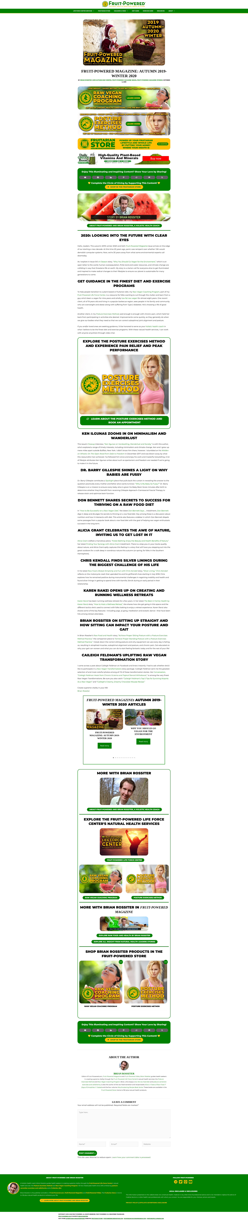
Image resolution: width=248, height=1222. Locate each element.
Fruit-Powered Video (132, 1070)
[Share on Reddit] (70, 190)
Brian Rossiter (84, 691)
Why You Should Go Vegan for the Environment (104, 731)
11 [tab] (133, 752)
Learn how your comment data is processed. (131, 1152)
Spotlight (110, 481)
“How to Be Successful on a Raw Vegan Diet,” (99, 511)
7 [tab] (125, 752)
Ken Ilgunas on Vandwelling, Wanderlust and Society (143, 731)
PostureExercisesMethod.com (113, 1212)
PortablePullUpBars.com (155, 1212)
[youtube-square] (191, 1176)
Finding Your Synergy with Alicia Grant (103, 544)
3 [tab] (117, 752)
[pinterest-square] (186, 1176)
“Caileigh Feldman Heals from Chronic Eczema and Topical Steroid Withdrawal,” (112, 675)
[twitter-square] (181, 1176)
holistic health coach (155, 326)
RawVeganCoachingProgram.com (135, 1212)
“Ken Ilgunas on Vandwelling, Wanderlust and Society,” (128, 444)
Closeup (91, 444)
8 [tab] (127, 752)
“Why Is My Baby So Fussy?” (147, 484)
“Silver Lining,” (149, 571)
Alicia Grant (83, 541)
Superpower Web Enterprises (75, 1212)
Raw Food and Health (103, 635)
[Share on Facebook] (70, 178)
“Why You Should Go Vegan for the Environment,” (134, 262)
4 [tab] (119, 752)
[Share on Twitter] (70, 198)
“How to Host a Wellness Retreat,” (108, 604)
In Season (103, 262)
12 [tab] (135, 752)
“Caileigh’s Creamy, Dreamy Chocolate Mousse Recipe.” (121, 682)
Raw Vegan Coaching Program (146, 292)
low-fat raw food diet (142, 1076)
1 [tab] (113, 752)
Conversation (159, 672)
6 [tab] (123, 752)
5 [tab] (121, 752)
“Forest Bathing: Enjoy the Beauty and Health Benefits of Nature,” (140, 541)
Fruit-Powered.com (57, 1187)
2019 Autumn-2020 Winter (102, 80)
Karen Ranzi (83, 601)
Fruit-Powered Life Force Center (91, 295)
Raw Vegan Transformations (109, 669)
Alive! (147, 1079)
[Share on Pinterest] (70, 186)
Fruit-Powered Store (108, 1084)
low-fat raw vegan (129, 298)
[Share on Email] (70, 175)
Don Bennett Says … (137, 511)
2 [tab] (115, 752)
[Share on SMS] (70, 194)
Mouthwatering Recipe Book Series (130, 1082)
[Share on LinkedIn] (70, 182)
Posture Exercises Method (107, 314)
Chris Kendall (162, 571)
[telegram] (176, 1176)
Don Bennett (162, 511)
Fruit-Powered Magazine (112, 1070)
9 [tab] (129, 752)
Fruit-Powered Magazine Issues (124, 80)
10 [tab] (131, 752)
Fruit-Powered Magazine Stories (149, 80)
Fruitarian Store (97, 1212)
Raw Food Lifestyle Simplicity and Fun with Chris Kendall (113, 571)
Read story (104, 741)
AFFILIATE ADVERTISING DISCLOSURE (153, 1197)
